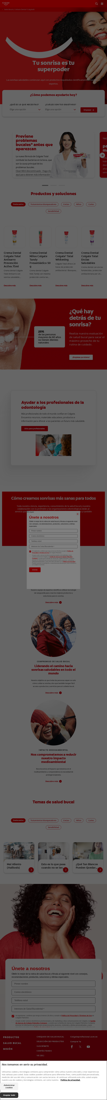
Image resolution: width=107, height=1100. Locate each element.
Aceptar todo (9, 1095)
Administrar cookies (9, 1086)
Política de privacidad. (70, 1080)
